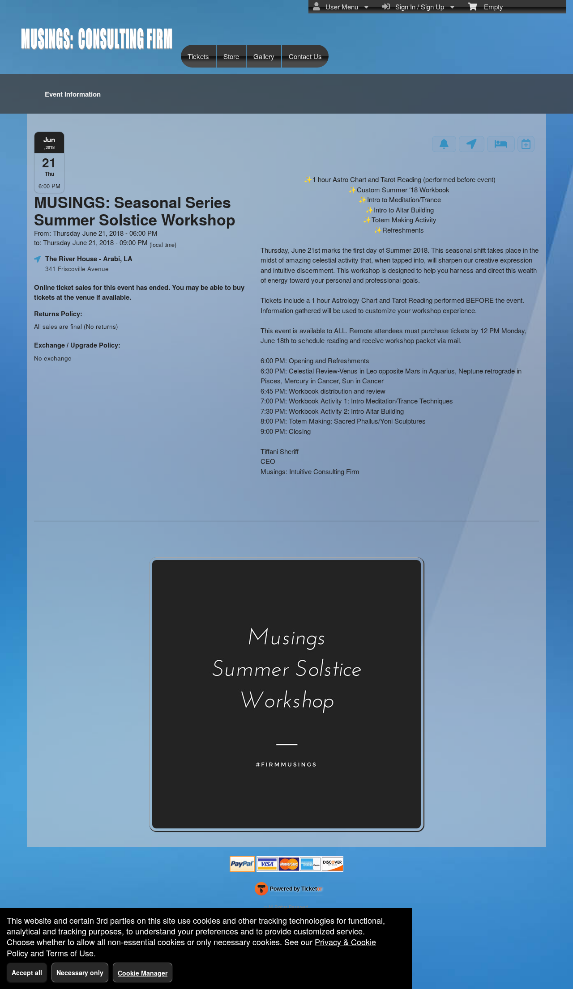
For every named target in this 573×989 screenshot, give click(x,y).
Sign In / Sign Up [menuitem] (418, 6)
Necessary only (79, 972)
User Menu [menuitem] (340, 6)
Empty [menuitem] (490, 6)
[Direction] (471, 144)
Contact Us (305, 56)
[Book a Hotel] (501, 144)
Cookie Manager (142, 972)
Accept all (27, 972)
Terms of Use (70, 953)
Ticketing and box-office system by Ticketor (288, 891)
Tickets (198, 56)
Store (231, 56)
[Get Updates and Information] (444, 144)
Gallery (263, 56)
